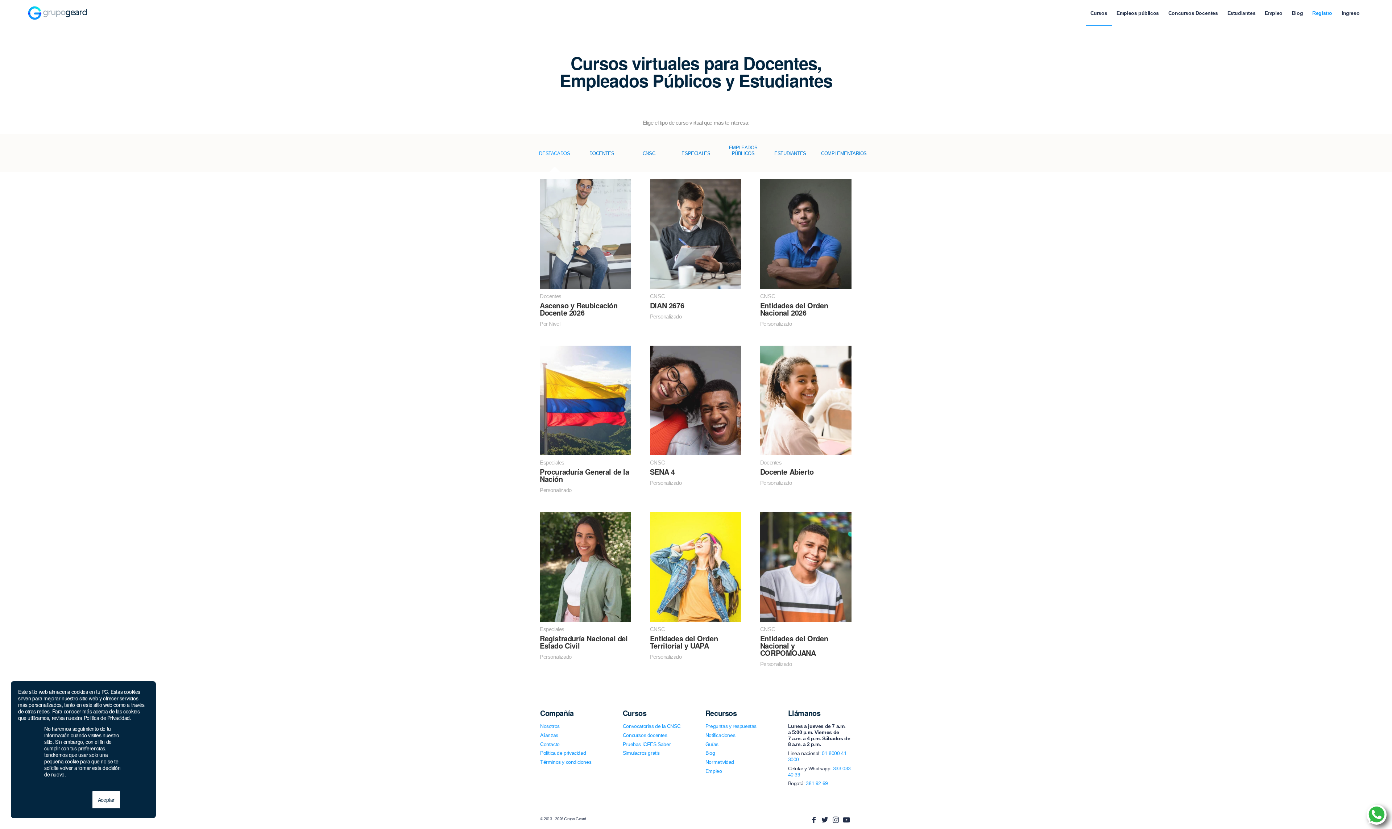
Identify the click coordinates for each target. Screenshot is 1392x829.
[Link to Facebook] (813, 820)
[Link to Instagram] (835, 820)
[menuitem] (1099, 13)
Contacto (550, 744)
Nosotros (550, 726)
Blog (710, 753)
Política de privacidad (563, 753)
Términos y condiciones (565, 762)
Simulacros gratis (641, 753)
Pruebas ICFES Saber (647, 744)
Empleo (713, 771)
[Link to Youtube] (846, 820)
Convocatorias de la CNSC (651, 726)
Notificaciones (720, 735)
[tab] (554, 158)
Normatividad (719, 762)
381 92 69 (817, 783)
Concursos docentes (645, 735)
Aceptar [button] (106, 799)
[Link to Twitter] (824, 820)
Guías (711, 744)
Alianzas (549, 735)
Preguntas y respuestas (731, 726)
